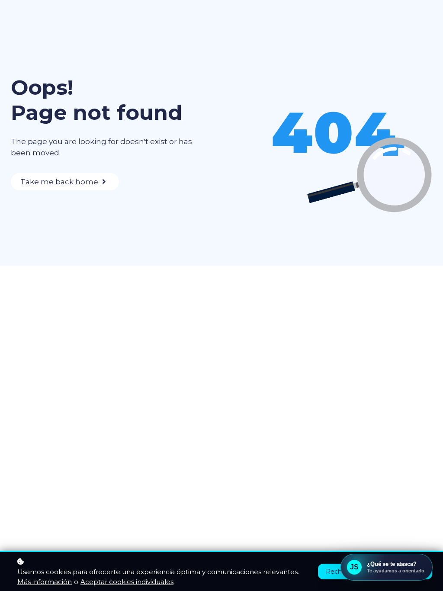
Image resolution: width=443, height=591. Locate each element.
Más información (44, 582)
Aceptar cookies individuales (126, 582)
